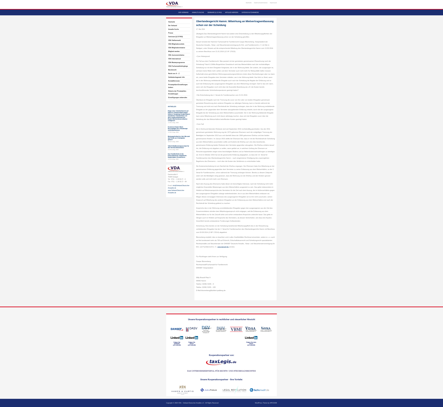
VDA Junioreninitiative (176, 55)
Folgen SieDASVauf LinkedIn (192, 343)
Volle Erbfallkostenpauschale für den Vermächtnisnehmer (178, 146)
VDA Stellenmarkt (174, 40)
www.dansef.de (223, 247)
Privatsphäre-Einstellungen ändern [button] (178, 86)
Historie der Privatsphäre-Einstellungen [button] (177, 92)
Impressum (273, 3)
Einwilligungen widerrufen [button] (177, 97)
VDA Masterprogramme (176, 62)
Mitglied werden (231, 12)
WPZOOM (273, 403)
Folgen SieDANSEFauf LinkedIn (177, 343)
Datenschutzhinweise (261, 3)
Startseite (249, 3)
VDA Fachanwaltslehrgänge (178, 66)
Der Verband (183, 12)
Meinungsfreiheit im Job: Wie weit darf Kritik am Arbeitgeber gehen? (179, 138)
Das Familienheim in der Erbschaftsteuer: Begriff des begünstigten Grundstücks (177, 155)
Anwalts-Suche (198, 12)
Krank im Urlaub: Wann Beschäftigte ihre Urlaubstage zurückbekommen (178, 128)
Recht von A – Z (174, 73)
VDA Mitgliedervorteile (176, 44)
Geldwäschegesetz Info (176, 77)
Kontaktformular (174, 81)
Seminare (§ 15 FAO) (214, 12)
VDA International (174, 59)
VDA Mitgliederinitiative (176, 48)
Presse (170, 33)
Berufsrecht (172, 70)
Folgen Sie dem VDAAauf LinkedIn (251, 343)
